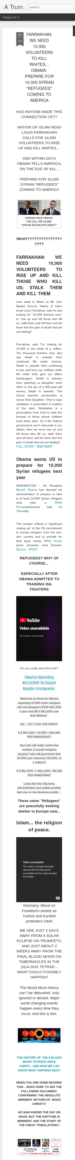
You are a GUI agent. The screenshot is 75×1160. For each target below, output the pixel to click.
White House (53, 541)
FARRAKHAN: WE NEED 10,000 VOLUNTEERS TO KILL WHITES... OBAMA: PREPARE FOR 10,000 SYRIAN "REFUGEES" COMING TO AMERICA (39, 67)
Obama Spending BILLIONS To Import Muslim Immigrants (39, 682)
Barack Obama (26, 489)
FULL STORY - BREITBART (34, 446)
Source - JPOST (27, 549)
